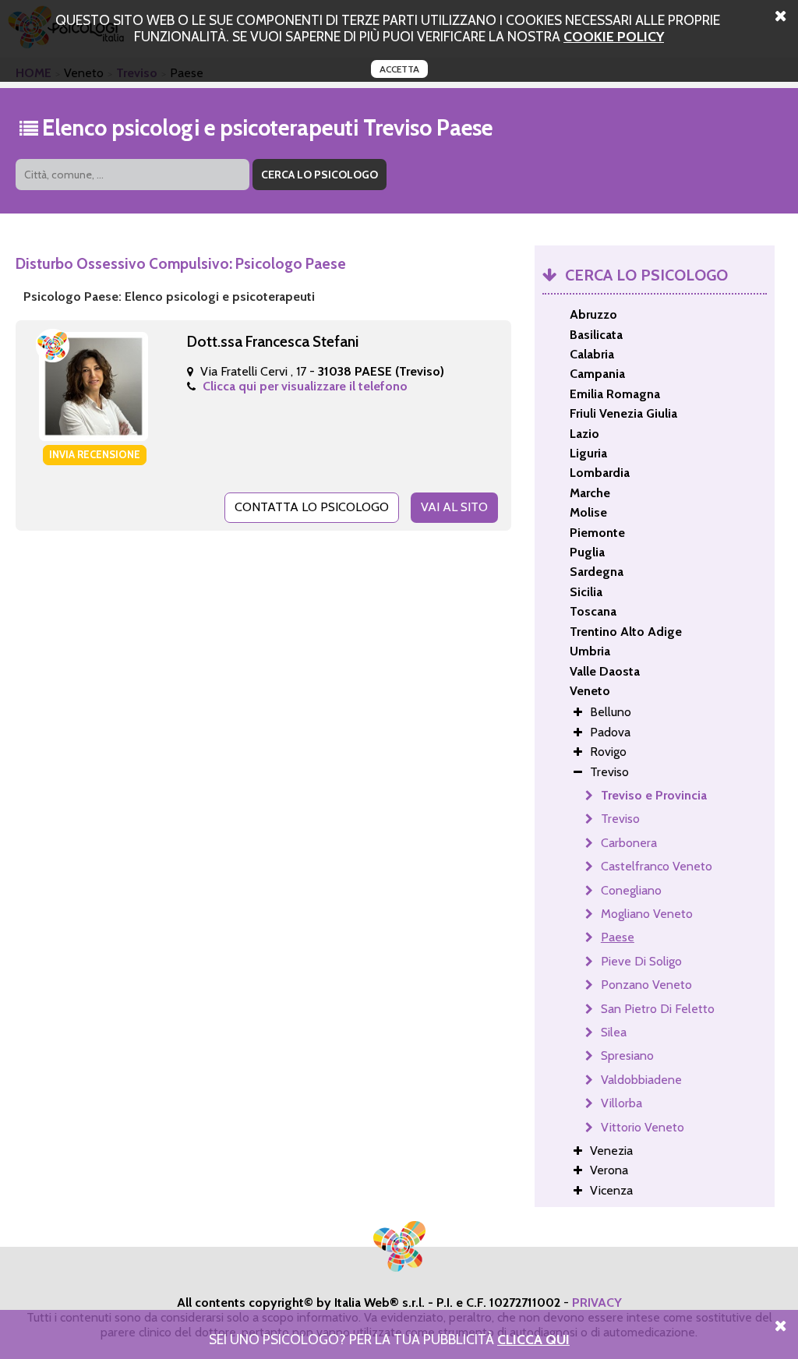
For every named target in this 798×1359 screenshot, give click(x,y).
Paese (617, 937)
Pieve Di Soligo (641, 961)
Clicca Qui (533, 1339)
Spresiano (627, 1055)
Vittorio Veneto (642, 1127)
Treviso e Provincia (654, 795)
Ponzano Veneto (646, 984)
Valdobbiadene (641, 1079)
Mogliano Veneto (647, 913)
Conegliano (631, 890)
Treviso (620, 818)
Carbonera (629, 842)
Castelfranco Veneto (656, 866)
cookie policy (613, 36)
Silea (614, 1032)
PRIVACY (597, 1302)
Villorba (621, 1103)
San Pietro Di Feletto (658, 1008)
